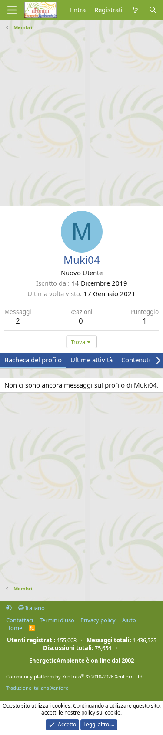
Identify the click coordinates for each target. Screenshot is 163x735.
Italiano (34, 608)
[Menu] (12, 10)
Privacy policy (98, 620)
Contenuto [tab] (137, 359)
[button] (8, 608)
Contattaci (19, 620)
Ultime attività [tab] (91, 359)
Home (14, 628)
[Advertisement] (81, 115)
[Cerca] (152, 10)
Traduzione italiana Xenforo (37, 687)
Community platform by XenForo (75, 676)
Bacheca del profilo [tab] (33, 359)
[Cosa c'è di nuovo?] (135, 10)
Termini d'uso (57, 620)
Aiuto (129, 620)
